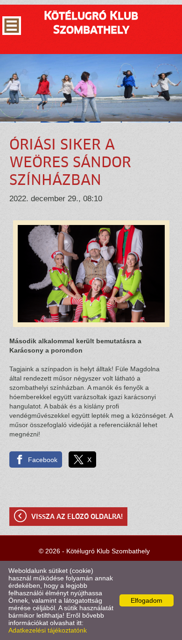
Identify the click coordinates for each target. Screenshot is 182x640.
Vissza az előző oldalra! (77, 517)
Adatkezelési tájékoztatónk (47, 630)
